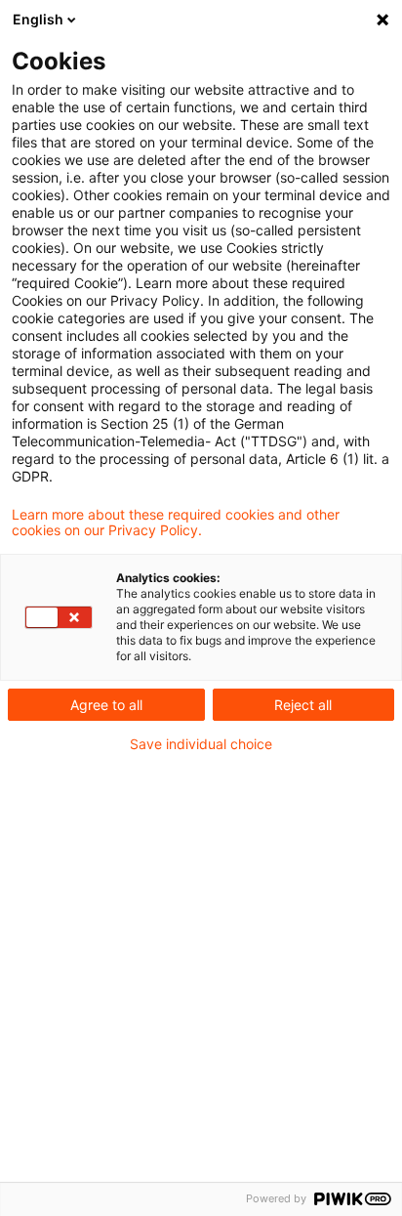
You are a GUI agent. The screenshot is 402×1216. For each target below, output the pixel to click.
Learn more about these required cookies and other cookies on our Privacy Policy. (176, 522)
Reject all (303, 704)
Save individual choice (201, 744)
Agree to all (106, 704)
